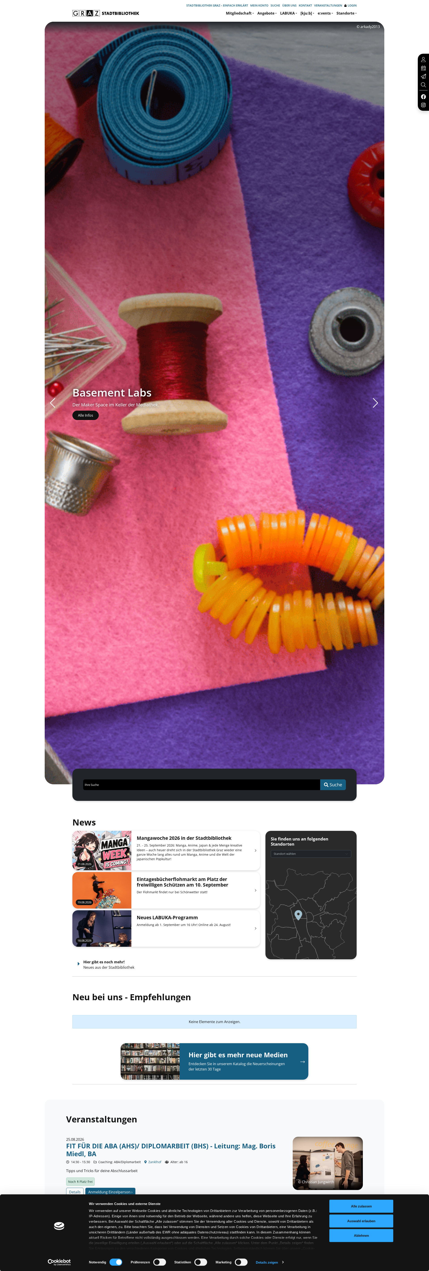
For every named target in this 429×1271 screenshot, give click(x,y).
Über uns (289, 5)
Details (75, 1192)
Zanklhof (154, 1162)
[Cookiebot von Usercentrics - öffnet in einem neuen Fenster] (59, 1262)
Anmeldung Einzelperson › (110, 1192)
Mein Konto (259, 5)
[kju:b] (306, 13)
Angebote (265, 13)
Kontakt (305, 5)
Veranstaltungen (328, 5)
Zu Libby (85, 415)
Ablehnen (361, 1235)
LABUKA (287, 13)
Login (352, 5)
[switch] (159, 1262)
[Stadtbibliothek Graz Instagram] (423, 104)
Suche (275, 5)
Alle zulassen (361, 1206)
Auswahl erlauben (361, 1221)
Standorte (345, 13)
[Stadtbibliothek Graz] (105, 13)
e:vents (324, 13)
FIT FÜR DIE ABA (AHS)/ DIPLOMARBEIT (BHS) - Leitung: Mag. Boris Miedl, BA (170, 1149)
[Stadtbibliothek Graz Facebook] (423, 96)
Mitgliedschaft (239, 13)
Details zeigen (267, 1262)
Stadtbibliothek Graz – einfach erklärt (217, 5)
